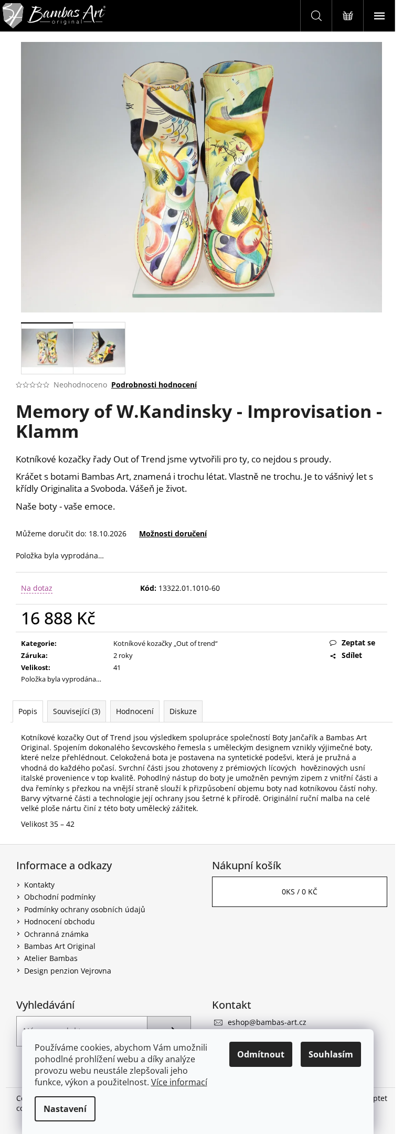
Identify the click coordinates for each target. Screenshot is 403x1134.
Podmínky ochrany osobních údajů (84, 909)
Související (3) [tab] (76, 711)
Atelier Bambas (51, 958)
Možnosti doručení (173, 533)
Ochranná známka (56, 934)
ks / (299, 892)
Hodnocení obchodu (59, 921)
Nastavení (65, 1109)
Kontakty (39, 885)
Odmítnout (260, 1054)
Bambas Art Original (60, 946)
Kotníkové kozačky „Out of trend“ (165, 643)
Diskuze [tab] (183, 711)
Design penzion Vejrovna (67, 971)
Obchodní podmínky (60, 897)
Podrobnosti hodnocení (154, 385)
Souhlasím (331, 1054)
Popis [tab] (27, 711)
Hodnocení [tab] (135, 711)
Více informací (179, 1082)
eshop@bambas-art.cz (267, 1022)
